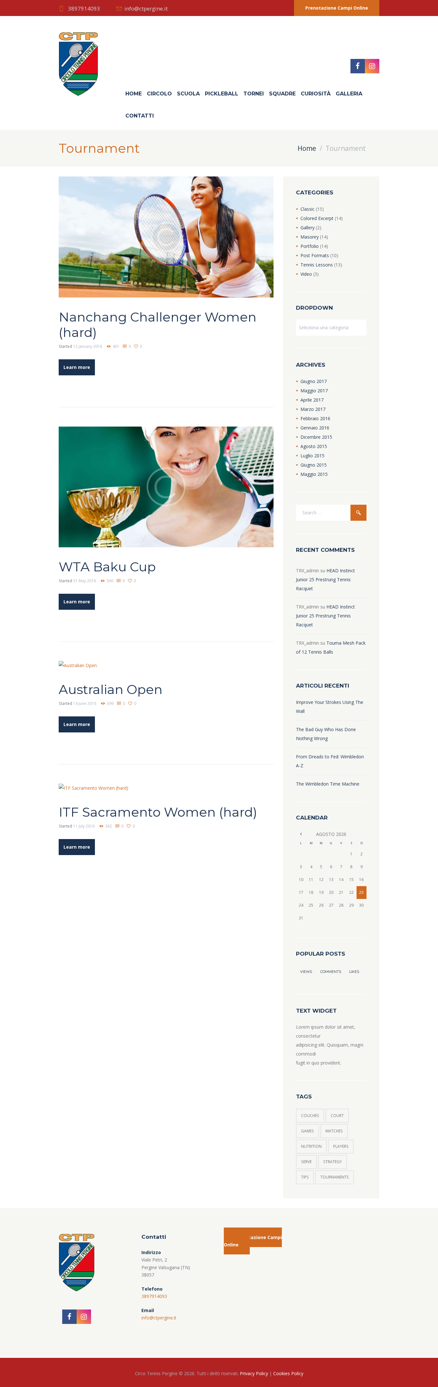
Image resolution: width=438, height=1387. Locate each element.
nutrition (311, 1146)
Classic (307, 209)
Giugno (313, 381)
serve (306, 1161)
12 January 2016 (87, 346)
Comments (330, 971)
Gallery (307, 227)
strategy (332, 1161)
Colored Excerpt (316, 218)
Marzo (312, 409)
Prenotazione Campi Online (336, 8)
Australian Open (111, 689)
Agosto (313, 446)
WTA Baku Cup (107, 567)
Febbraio (315, 418)
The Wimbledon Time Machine (327, 784)
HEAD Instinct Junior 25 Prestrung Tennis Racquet (325, 579)
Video (306, 274)
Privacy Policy (254, 1373)
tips (305, 1177)
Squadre (282, 94)
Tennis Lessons (316, 265)
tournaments (334, 1177)
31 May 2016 (84, 580)
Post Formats (314, 255)
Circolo (159, 94)
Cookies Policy (288, 1373)
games (307, 1131)
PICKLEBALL (221, 94)
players (341, 1146)
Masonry (309, 237)
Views (306, 971)
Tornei (253, 94)
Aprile (312, 400)
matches (334, 1131)
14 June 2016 (84, 703)
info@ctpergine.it (146, 8)
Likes (354, 971)
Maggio (314, 391)
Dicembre (316, 437)
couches (310, 1115)
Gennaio (314, 428)
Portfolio (309, 246)
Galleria (349, 94)
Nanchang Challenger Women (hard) (158, 324)
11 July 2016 (84, 826)
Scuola (188, 94)
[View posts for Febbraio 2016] (301, 833)
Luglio (312, 456)
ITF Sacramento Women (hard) (158, 812)
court (337, 1115)
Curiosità (316, 94)
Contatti (139, 116)
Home (133, 94)
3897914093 (84, 8)
